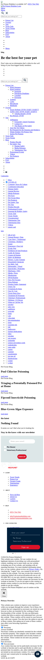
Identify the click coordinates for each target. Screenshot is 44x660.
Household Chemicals (16, 262)
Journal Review (13, 191)
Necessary (7, 627)
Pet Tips (11, 205)
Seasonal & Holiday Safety (17, 211)
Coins (12, 102)
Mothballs (13, 106)
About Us (13, 497)
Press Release (13, 282)
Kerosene (17, 97)
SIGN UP (22, 457)
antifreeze (11, 309)
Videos (12, 154)
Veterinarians (14, 483)
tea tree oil (11, 356)
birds (10, 314)
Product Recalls (15, 142)
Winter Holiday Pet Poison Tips (21, 132)
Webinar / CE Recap (15, 300)
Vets (6, 24)
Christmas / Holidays (15, 242)
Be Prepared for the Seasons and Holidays (25, 130)
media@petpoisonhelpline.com (21, 518)
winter (10, 361)
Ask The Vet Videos (17, 128)
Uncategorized (13, 218)
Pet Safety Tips (15, 144)
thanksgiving (12, 358)
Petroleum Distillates (21, 93)
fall (9, 327)
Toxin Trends (10, 28)
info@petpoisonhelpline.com (20, 516)
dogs (10, 322)
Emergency (14, 485)
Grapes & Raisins (14, 255)
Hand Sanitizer (15, 89)
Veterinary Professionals (16, 298)
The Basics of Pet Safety (23, 126)
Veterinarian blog (14, 223)
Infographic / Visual (15, 266)
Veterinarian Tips (20, 150)
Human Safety (19, 146)
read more (4, 376)
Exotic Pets (12, 248)
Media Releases (20, 148)
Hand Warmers (15, 87)
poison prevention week (16, 343)
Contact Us (18, 124)
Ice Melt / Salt (13, 264)
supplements (12, 354)
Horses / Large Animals (16, 260)
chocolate (11, 318)
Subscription (9, 32)
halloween (11, 329)
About (7, 37)
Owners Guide (15, 481)
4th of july (11, 235)
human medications (15, 331)
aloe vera (11, 307)
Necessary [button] (4, 625)
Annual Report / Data (15, 237)
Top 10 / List (12, 291)
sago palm (11, 347)
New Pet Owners (14, 280)
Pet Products (14, 156)
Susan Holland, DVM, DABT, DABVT (24, 110)
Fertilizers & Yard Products (17, 251)
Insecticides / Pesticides (16, 269)
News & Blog (15, 495)
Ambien (13, 99)
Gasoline (17, 95)
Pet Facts (11, 196)
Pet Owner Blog (14, 198)
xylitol (10, 363)
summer (11, 352)
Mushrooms (12, 275)
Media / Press (13, 273)
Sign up (25, 547)
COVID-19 (12, 182)
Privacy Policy (34, 569)
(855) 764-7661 (33, 4)
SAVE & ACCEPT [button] (8, 658)
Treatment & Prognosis (16, 296)
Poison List (9, 20)
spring (10, 349)
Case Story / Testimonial (16, 239)
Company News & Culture (17, 184)
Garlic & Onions (14, 253)
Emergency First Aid (15, 246)
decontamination (14, 320)
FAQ (7, 34)
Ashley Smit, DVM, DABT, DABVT (23, 112)
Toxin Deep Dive (14, 293)
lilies (9, 334)
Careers (12, 499)
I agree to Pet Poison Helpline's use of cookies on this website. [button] (20, 588)
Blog (7, 30)
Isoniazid (17, 91)
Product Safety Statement (17, 284)
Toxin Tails (9, 26)
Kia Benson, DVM (17, 116)
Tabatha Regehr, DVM (22, 114)
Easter (10, 244)
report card (12, 227)
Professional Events (17, 152)
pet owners (12, 338)
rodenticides (12, 345)
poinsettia (11, 340)
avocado (11, 311)
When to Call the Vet (15, 302)
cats (9, 316)
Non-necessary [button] (6, 642)
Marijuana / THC (14, 271)
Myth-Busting (13, 278)
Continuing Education (16, 187)
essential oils (12, 325)
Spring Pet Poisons (16, 134)
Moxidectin (14, 104)
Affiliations (14, 120)
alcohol (10, 305)
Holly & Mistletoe (14, 257)
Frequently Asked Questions (24, 122)
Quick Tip (11, 287)
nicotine (11, 336)
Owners (8, 22)
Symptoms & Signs (15, 289)
